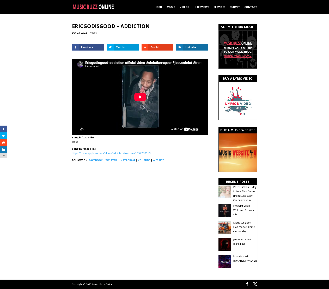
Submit (235, 7)
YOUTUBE (144, 160)
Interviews (201, 7)
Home (158, 7)
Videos (184, 7)
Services (219, 7)
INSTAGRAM (127, 160)
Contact (250, 7)
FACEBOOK (96, 160)
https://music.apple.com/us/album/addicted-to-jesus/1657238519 (111, 153)
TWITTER (111, 160)
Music (171, 7)
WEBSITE (158, 160)
